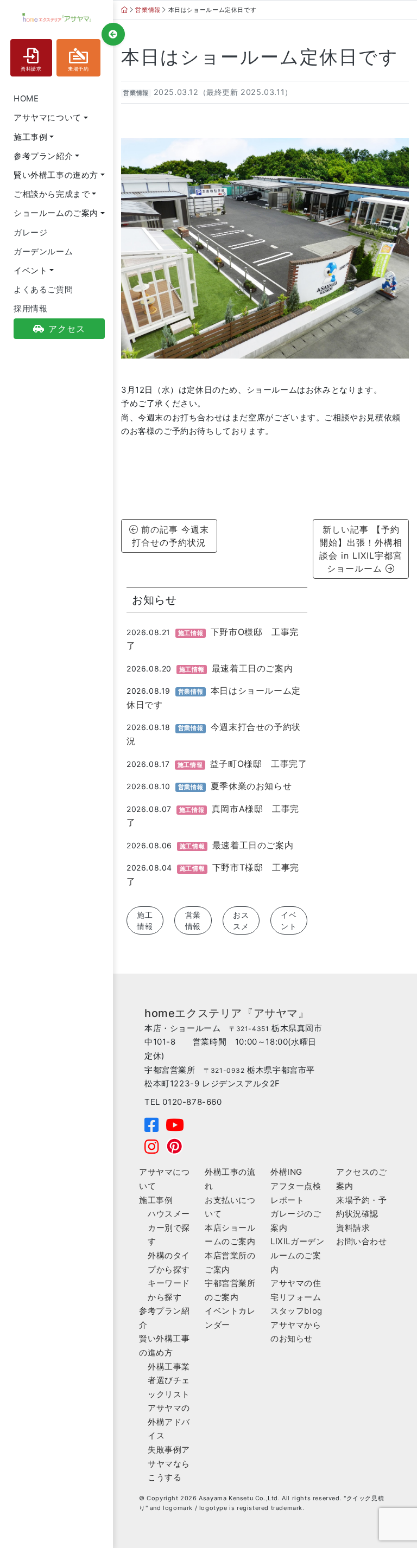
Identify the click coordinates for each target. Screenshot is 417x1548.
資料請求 (31, 69)
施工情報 (145, 920)
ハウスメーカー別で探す (169, 1227)
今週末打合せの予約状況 (173, 536)
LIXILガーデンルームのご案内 (297, 1255)
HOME (26, 98)
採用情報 (30, 308)
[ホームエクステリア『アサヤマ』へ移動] (124, 10)
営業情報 (135, 93)
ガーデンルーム (43, 251)
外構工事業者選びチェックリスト (169, 1380)
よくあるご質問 (43, 289)
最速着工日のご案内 (252, 668)
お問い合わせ (361, 1241)
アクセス (66, 328)
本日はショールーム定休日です (260, 57)
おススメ (241, 920)
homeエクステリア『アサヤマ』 (226, 1013)
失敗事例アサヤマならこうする (169, 1463)
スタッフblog (296, 1311)
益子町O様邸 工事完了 (258, 763)
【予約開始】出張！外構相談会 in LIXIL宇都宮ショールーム (360, 549)
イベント (289, 920)
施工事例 (156, 1200)
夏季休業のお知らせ (251, 786)
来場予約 (78, 69)
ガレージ (30, 232)
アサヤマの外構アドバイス (169, 1422)
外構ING (286, 1172)
